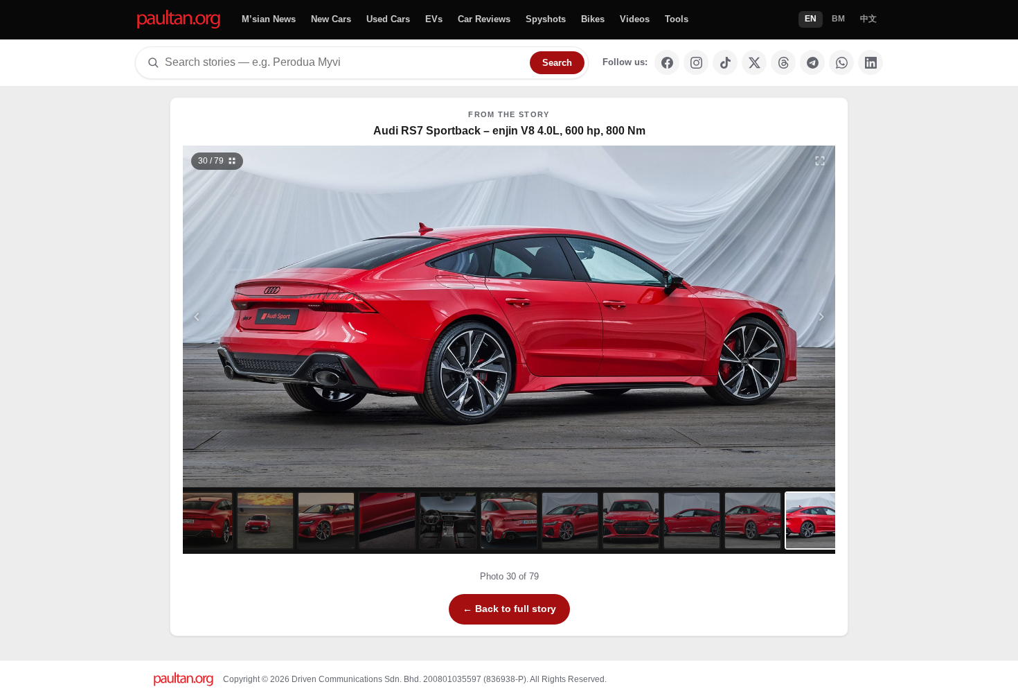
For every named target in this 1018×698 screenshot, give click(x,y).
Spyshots (546, 19)
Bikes (593, 19)
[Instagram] (696, 62)
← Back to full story (509, 608)
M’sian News (269, 19)
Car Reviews (484, 19)
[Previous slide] (264, 316)
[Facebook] (666, 62)
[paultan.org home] (178, 19)
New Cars (331, 19)
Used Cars (388, 19)
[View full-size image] (820, 161)
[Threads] (783, 62)
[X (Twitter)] (754, 62)
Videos (635, 19)
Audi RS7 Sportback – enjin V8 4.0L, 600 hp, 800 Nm (509, 131)
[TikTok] (725, 62)
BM (838, 19)
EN (810, 19)
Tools (676, 19)
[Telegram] (812, 62)
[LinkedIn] (870, 62)
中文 (868, 19)
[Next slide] (754, 316)
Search (557, 63)
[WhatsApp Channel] (841, 62)
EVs (434, 19)
